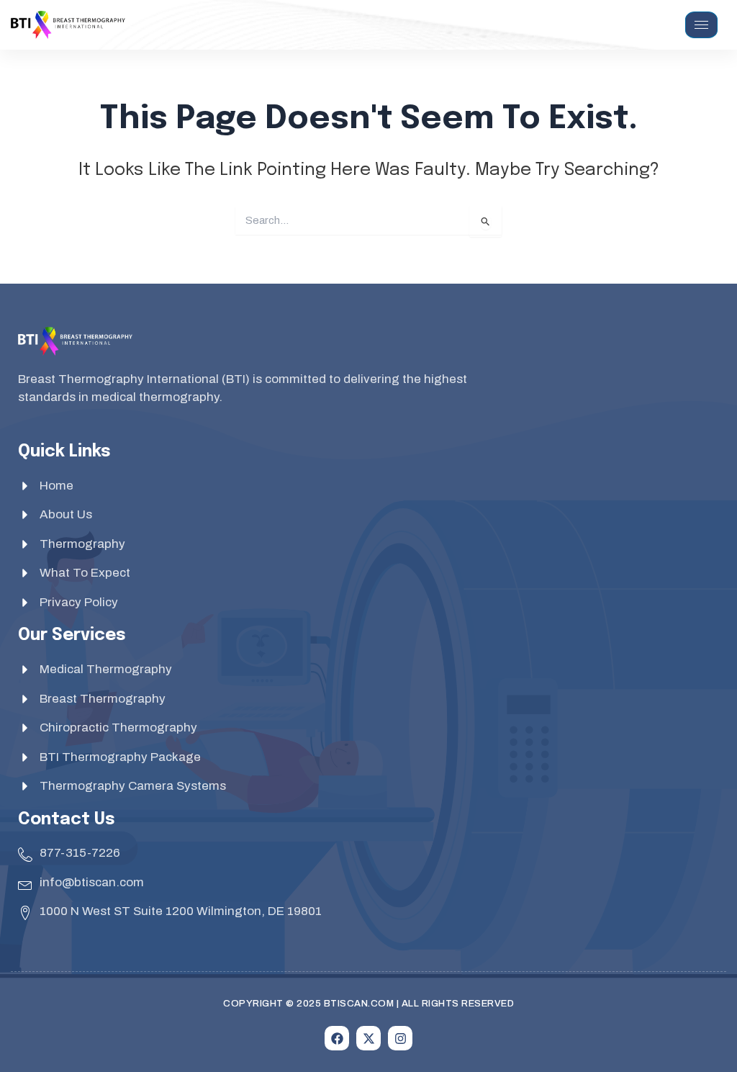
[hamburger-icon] (701, 25)
